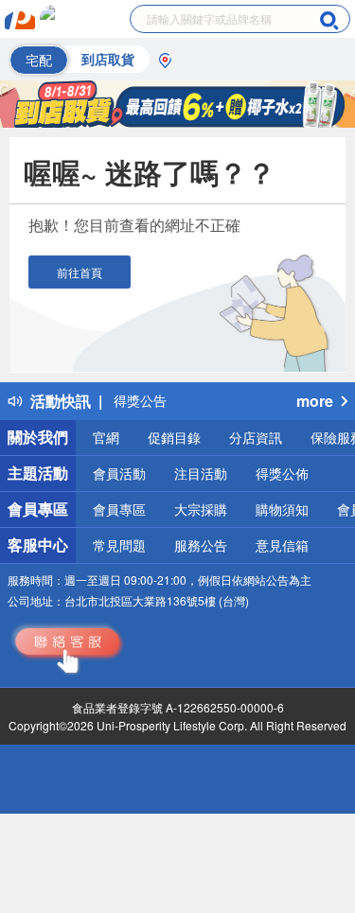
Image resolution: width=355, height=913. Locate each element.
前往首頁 (79, 272)
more (314, 401)
